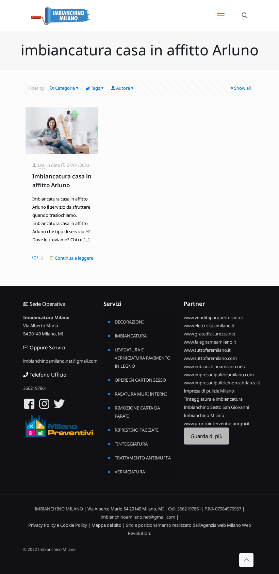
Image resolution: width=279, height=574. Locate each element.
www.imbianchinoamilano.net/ (215, 366)
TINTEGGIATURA (131, 444)
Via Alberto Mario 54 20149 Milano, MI (125, 509)
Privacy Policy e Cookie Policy (57, 525)
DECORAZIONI (129, 322)
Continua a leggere (74, 258)
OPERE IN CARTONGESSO (140, 380)
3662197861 (35, 388)
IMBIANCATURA (131, 336)
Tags (95, 88)
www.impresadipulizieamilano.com (219, 374)
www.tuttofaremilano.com (210, 358)
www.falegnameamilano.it (210, 342)
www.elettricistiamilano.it (209, 326)
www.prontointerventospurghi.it (217, 423)
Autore (123, 88)
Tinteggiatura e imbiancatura (213, 399)
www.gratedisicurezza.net (209, 334)
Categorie (65, 88)
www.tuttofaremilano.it (207, 350)
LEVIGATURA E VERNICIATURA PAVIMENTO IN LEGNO (142, 358)
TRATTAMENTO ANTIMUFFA (143, 458)
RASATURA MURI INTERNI (141, 394)
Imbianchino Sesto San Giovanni (216, 407)
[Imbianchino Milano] (60, 15)
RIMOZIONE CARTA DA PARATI (137, 412)
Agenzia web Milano (220, 525)
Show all (242, 88)
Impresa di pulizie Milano (209, 391)
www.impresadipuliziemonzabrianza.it (222, 383)
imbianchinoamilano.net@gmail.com (60, 361)
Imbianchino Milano (204, 415)
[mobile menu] (221, 15)
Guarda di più (207, 436)
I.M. (41, 165)
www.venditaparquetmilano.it (214, 317)
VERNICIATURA (130, 472)
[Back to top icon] (246, 560)
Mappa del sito (106, 525)
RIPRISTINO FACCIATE (137, 430)
